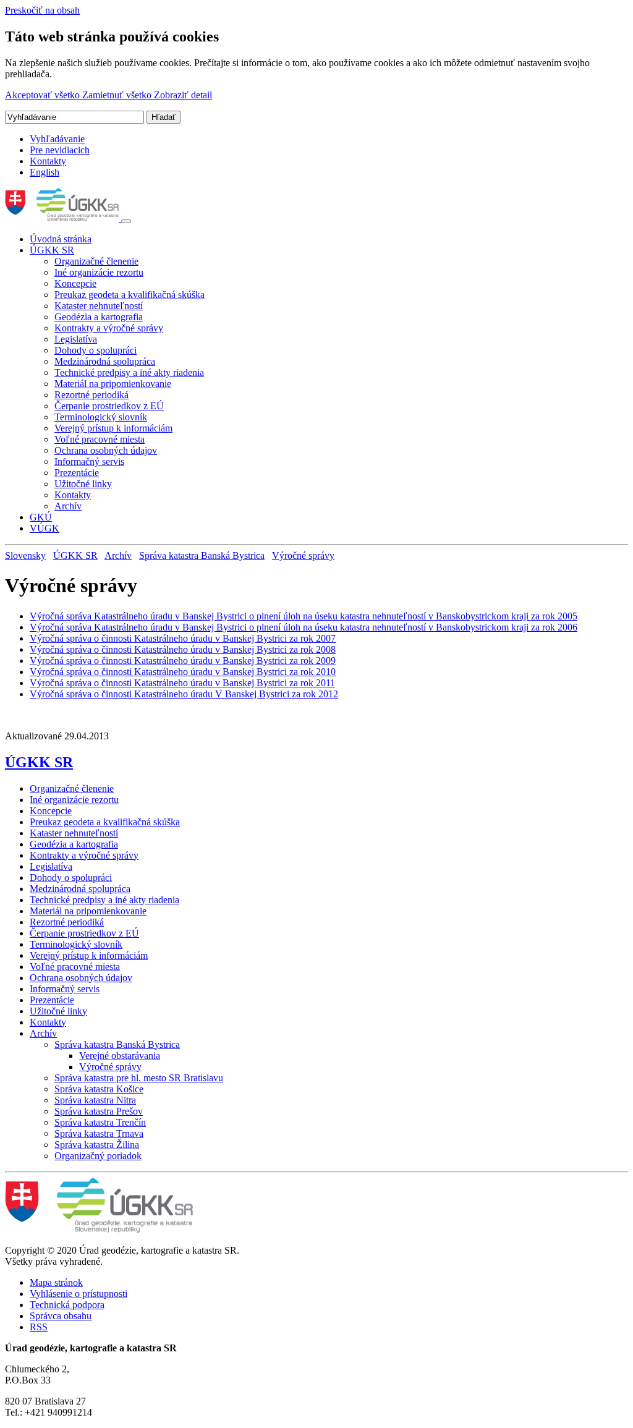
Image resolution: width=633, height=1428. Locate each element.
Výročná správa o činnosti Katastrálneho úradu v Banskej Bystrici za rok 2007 (183, 638)
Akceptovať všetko (43, 95)
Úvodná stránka (60, 239)
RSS (39, 1327)
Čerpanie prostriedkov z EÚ (109, 406)
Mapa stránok (56, 1282)
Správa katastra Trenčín (100, 1122)
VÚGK (44, 528)
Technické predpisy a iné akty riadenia (129, 372)
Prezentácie (76, 472)
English (44, 172)
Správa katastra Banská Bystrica (202, 555)
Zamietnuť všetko (118, 95)
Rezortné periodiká (91, 394)
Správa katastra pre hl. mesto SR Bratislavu (138, 1078)
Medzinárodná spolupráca (104, 361)
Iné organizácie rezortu (98, 272)
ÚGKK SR (52, 250)
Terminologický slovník (100, 417)
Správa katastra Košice (98, 1089)
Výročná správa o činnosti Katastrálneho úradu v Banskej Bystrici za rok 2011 (182, 683)
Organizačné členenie (96, 261)
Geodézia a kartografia (98, 317)
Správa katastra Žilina (96, 1144)
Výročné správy (303, 555)
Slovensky (25, 555)
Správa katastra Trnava (98, 1133)
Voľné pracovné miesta (99, 439)
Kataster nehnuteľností (98, 305)
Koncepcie (75, 283)
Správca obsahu (60, 1316)
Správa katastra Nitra (95, 1100)
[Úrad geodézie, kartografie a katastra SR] (63, 218)
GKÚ (41, 517)
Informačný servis (89, 461)
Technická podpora (67, 1304)
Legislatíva (75, 339)
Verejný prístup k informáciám (113, 428)
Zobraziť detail (183, 95)
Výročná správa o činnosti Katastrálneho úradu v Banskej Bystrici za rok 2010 (183, 671)
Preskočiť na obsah (42, 10)
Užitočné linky (83, 483)
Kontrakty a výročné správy (108, 328)
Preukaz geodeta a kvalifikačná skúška (129, 294)
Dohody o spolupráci (95, 350)
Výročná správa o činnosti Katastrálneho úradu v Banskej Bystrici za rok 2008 (183, 649)
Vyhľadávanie (57, 139)
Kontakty (48, 161)
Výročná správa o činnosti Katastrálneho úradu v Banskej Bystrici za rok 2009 (183, 660)
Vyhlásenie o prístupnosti (78, 1293)
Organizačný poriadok (98, 1155)
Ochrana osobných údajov (105, 450)
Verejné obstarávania (119, 1055)
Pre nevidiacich (60, 150)
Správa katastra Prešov (98, 1111)
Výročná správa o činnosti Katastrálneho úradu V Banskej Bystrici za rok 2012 (184, 694)
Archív (68, 506)
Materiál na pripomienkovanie (112, 383)
